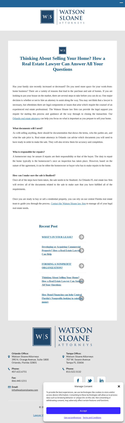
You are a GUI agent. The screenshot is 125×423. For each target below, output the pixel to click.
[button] (118, 386)
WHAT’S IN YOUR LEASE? (57, 237)
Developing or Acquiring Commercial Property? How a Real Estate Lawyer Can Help (61, 250)
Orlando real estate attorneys (26, 118)
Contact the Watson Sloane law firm (68, 203)
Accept (83, 410)
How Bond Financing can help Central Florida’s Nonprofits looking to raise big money (62, 298)
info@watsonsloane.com (25, 390)
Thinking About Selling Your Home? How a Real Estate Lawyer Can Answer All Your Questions (62, 281)
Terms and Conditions (92, 417)
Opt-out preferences (72, 417)
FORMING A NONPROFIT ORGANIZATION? (56, 266)
